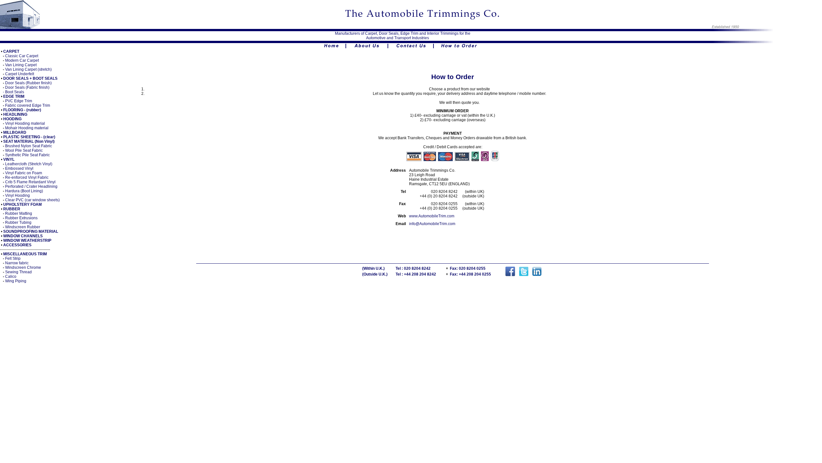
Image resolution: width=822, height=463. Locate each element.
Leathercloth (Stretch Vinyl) (28, 164)
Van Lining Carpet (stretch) (28, 69)
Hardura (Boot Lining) (24, 191)
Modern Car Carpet (22, 60)
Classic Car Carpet (21, 56)
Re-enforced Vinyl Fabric (26, 177)
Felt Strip (13, 258)
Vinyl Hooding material (25, 123)
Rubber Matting (18, 213)
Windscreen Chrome (23, 267)
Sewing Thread (18, 272)
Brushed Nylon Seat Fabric (28, 146)
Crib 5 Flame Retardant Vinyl (30, 182)
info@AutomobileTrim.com (432, 224)
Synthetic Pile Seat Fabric (27, 155)
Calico (10, 276)
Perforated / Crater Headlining (31, 186)
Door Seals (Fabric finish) (27, 87)
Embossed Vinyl (19, 168)
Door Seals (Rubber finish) (28, 83)
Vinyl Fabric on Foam (23, 173)
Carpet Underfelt (19, 74)
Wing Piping (15, 281)
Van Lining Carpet (21, 65)
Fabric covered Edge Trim (27, 105)
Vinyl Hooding (17, 195)
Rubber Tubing (18, 222)
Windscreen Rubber (22, 227)
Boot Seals (14, 92)
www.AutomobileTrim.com (431, 216)
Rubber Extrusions (21, 218)
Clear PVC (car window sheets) (32, 200)
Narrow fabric (17, 263)
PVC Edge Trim (18, 101)
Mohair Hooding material (26, 128)
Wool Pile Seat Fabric (24, 150)
